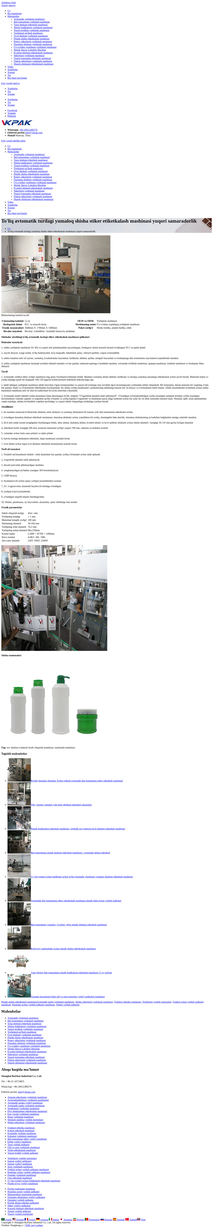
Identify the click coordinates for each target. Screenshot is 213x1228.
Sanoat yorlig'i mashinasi (19, 1164)
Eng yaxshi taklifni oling (13, 140)
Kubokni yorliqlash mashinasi (22, 1136)
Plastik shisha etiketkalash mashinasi (31, 38)
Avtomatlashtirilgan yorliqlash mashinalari (28, 1100)
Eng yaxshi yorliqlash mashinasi (23, 1114)
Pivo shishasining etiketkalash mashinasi (27, 1111)
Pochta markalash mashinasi (21, 1189)
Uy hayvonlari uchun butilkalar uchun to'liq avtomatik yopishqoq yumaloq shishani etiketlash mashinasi (82, 876)
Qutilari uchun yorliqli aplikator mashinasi (28, 1169)
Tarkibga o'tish (8, 2)
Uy (9, 10)
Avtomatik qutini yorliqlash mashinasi (55, 1002)
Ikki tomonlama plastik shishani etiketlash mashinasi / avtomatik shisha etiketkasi (70, 852)
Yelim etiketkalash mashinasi (21, 1150)
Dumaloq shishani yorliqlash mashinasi (33, 44)
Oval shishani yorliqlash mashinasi (31, 36)
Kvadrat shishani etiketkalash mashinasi (33, 52)
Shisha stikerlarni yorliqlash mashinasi (94, 1002)
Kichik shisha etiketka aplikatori (23, 1203)
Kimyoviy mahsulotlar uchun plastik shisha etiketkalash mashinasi (63, 948)
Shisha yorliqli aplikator (68, 1004)
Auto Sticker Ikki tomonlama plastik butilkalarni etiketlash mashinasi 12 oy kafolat (71, 972)
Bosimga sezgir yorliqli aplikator (23, 1191)
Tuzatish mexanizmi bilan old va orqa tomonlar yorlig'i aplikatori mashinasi (68, 996)
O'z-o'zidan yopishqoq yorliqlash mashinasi (35, 47)
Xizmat (11, 72)
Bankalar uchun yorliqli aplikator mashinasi (33, 1004)
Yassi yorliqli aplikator (18, 1144)
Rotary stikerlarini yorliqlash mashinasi (33, 41)
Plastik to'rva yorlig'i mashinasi (22, 1183)
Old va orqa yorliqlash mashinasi (23, 1147)
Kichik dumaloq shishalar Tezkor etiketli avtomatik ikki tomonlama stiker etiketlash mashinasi (77, 780)
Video (10, 66)
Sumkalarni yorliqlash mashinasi (23, 1108)
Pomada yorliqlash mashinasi (21, 1175)
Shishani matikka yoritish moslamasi (25, 1119)
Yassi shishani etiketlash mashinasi (31, 24)
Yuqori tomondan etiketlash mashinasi (32, 58)
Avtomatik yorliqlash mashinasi (29, 19)
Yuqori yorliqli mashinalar (20, 1214)
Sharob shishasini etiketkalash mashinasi (33, 64)
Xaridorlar (12, 69)
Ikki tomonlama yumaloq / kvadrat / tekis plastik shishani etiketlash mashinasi (69, 924)
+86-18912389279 (28, 130)
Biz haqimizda (14, 13)
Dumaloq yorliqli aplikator (20, 1200)
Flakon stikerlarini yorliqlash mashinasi (33, 61)
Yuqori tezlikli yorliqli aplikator (22, 1153)
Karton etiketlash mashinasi (20, 1130)
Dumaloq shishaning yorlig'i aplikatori (26, 1197)
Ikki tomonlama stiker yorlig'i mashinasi (27, 1139)
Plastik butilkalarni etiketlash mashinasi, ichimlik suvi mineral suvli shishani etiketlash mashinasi (78, 828)
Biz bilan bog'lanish (17, 78)
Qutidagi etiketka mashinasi (127, 1002)
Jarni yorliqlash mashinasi (20, 1166)
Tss (9, 75)
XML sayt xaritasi (34, 1225)
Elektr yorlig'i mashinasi (19, 1141)
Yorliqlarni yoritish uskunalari (156, 1002)
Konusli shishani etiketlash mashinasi (25, 1208)
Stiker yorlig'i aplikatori (19, 1205)
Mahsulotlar (13, 16)
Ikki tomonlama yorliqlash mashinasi (32, 22)
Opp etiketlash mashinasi (19, 1178)
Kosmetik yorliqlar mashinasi (21, 1133)
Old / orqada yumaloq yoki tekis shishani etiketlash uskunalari (61, 804)
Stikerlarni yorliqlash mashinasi (29, 55)
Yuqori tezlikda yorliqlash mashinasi (31, 30)
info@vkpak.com (33, 132)
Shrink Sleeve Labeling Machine (30, 50)
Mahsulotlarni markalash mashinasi (24, 1194)
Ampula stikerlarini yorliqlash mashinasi (27, 1097)
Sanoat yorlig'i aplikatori (19, 1161)
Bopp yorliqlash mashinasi (20, 1117)
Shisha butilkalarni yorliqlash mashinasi (33, 27)
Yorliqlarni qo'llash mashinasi (28, 33)
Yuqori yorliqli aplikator (19, 1211)
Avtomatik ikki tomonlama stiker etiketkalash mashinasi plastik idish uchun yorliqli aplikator (76, 900)
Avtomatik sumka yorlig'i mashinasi (25, 1103)
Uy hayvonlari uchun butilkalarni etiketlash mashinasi (33, 1180)
